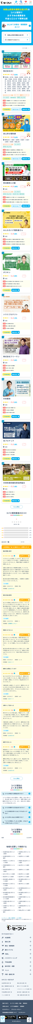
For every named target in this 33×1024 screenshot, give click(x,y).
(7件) (15, 318)
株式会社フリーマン (11, 356)
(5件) (15, 402)
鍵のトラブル (9, 950)
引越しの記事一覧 (6, 989)
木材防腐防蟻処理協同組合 (14, 483)
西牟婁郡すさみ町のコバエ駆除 (9, 884)
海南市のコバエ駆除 (24, 869)
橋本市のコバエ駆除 (24, 884)
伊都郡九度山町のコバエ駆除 (24, 861)
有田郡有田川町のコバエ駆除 (9, 853)
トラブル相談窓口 (14, 1006)
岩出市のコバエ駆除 (24, 865)
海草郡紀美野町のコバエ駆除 (9, 870)
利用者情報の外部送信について (9, 1012)
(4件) (15, 444)
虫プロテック (8, 440)
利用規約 (22, 1006)
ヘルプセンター (21, 1012)
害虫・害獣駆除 (12, 918)
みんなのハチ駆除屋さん (13, 230)
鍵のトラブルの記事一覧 (22, 986)
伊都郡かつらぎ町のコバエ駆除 (9, 861)
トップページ (4, 918)
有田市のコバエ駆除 (24, 856)
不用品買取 (8, 962)
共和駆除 (6, 398)
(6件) (15, 360)
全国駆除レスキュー (12, 623)
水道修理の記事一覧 (6, 983)
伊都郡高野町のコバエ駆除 (9, 866)
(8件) (15, 276)
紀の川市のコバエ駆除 (9, 874)
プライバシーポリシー (16, 1009)
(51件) (16, 137)
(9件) (15, 234)
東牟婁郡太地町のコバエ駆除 (24, 893)
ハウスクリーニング (11, 958)
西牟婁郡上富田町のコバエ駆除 (9, 880)
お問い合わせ (5, 1006)
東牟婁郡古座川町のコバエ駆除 (9, 893)
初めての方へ (5, 1003)
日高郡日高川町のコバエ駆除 (9, 902)
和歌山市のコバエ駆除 (24, 910)
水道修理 (7, 938)
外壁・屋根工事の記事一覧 (23, 995)
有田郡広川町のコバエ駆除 (24, 853)
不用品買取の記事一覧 (7, 992)
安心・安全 (16, 3)
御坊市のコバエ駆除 (24, 874)
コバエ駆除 (6, 583)
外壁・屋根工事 (9, 974)
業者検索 (21, 3)
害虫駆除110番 (9, 183)
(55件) (16, 74)
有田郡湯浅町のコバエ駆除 (9, 857)
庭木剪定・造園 (9, 966)
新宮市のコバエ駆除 (8, 876)
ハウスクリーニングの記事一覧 (24, 989)
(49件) (16, 186)
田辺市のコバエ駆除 (24, 876)
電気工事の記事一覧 (21, 983)
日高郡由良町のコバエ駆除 (9, 911)
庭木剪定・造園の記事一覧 (23, 992)
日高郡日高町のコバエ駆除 (24, 902)
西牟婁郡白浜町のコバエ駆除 (24, 880)
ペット (7, 970)
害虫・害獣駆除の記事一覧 (8, 986)
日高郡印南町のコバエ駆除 (24, 898)
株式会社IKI (8, 71)
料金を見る (7, 109)
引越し (7, 954)
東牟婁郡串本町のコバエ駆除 (24, 889)
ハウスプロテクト (10, 314)
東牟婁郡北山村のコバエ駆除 (9, 889)
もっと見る (16, 507)
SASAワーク (11, 662)
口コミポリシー (6, 1009)
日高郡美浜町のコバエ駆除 (24, 906)
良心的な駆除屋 (9, 133)
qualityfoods (11, 588)
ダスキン (6, 272)
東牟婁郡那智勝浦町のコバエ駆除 (9, 898)
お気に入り (26, 2)
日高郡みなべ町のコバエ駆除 (9, 906)
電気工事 (7, 942)
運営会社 (25, 1003)
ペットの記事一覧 (6, 995)
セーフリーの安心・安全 (15, 1003)
